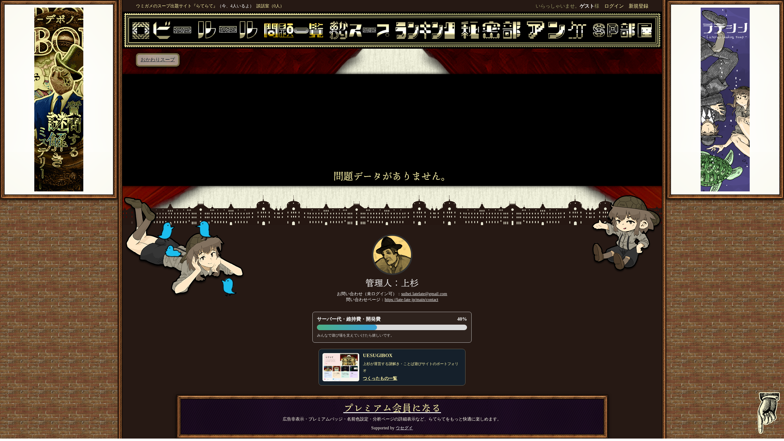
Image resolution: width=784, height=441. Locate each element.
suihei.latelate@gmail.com (424, 293)
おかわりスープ (158, 59)
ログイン (614, 6)
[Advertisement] (392, 125)
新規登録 (638, 6)
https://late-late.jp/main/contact (411, 299)
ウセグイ (404, 427)
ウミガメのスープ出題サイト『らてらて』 (176, 5)
